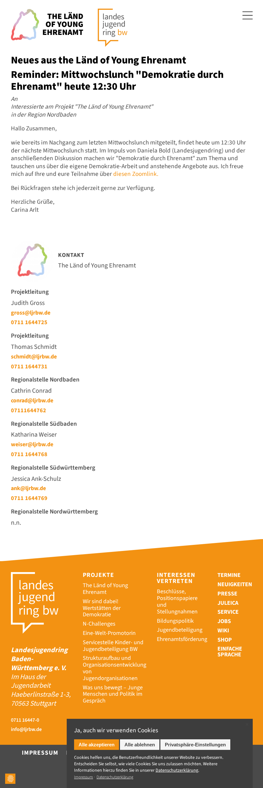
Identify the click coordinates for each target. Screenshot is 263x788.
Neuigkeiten (234, 584)
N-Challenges (99, 624)
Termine (229, 575)
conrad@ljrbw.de (32, 400)
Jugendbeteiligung (179, 630)
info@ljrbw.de (26, 729)
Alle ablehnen (139, 744)
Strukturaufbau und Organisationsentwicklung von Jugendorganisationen (114, 668)
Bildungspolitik (175, 621)
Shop (224, 640)
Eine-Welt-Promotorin (109, 633)
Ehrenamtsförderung (182, 639)
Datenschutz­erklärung (177, 770)
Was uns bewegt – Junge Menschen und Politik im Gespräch (113, 694)
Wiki (223, 631)
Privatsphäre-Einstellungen (195, 744)
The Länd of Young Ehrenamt (105, 588)
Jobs (224, 621)
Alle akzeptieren (97, 744)
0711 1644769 (29, 498)
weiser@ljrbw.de (32, 444)
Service (228, 612)
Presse (227, 594)
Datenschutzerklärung (115, 777)
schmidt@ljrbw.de (34, 356)
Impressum (40, 752)
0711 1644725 (29, 322)
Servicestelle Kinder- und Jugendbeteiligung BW (113, 645)
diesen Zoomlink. (135, 173)
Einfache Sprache (229, 652)
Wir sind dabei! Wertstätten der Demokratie (102, 608)
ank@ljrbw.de (28, 488)
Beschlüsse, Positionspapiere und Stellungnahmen (177, 601)
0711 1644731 (29, 366)
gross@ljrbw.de (30, 312)
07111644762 (28, 410)
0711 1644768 (29, 454)
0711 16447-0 (25, 720)
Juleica (227, 603)
